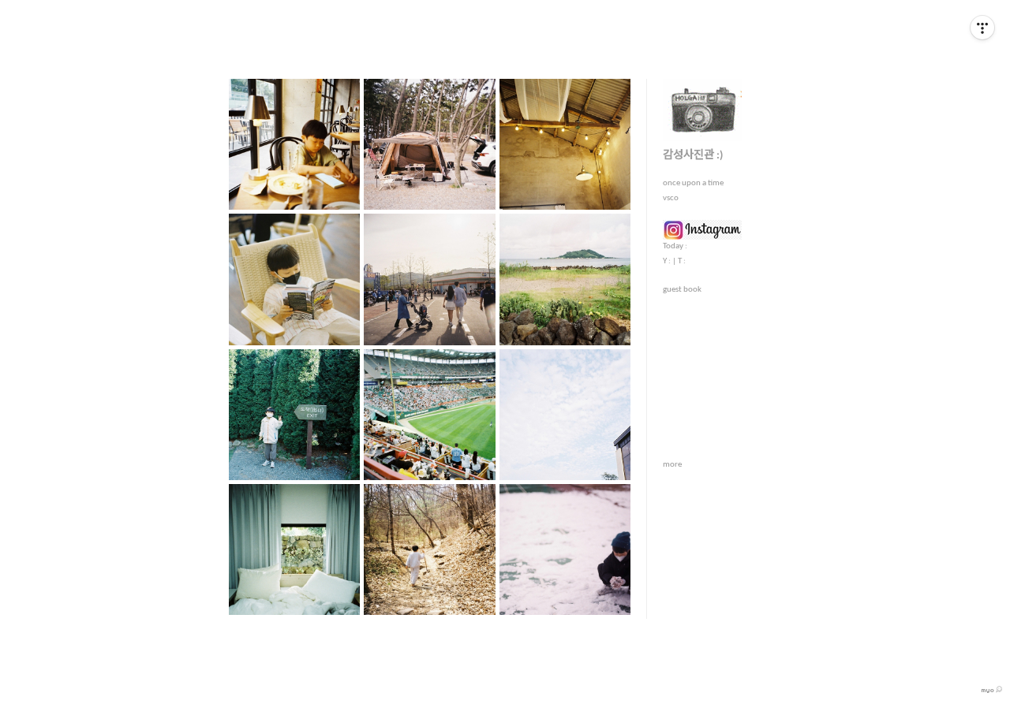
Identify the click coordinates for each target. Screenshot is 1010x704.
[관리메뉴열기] (982, 27)
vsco (671, 198)
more (672, 464)
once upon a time (693, 183)
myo (988, 690)
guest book (682, 289)
